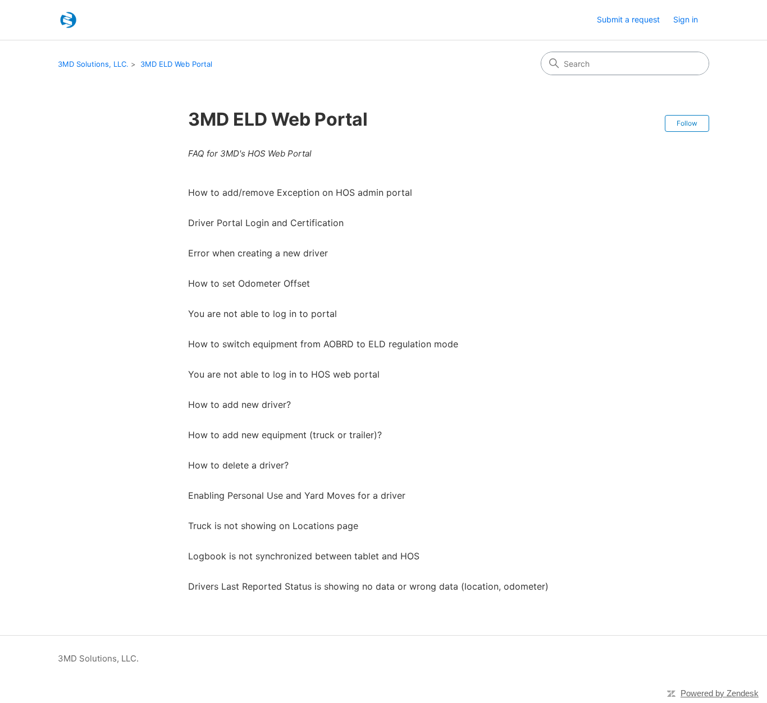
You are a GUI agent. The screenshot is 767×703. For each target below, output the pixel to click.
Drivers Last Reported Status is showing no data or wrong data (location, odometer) (368, 586)
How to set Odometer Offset (249, 283)
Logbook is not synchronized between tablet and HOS (303, 556)
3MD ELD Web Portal (176, 63)
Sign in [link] (685, 19)
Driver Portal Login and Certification (266, 222)
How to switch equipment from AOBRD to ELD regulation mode (323, 344)
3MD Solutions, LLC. (93, 63)
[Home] (68, 20)
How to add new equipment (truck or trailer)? (285, 434)
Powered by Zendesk (720, 693)
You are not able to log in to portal (262, 313)
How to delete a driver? (238, 465)
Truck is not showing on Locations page (273, 525)
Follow (687, 123)
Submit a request (628, 19)
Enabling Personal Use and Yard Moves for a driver (298, 495)
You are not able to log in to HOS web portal (284, 374)
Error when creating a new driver (258, 253)
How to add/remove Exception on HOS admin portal (300, 192)
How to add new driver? (239, 404)
